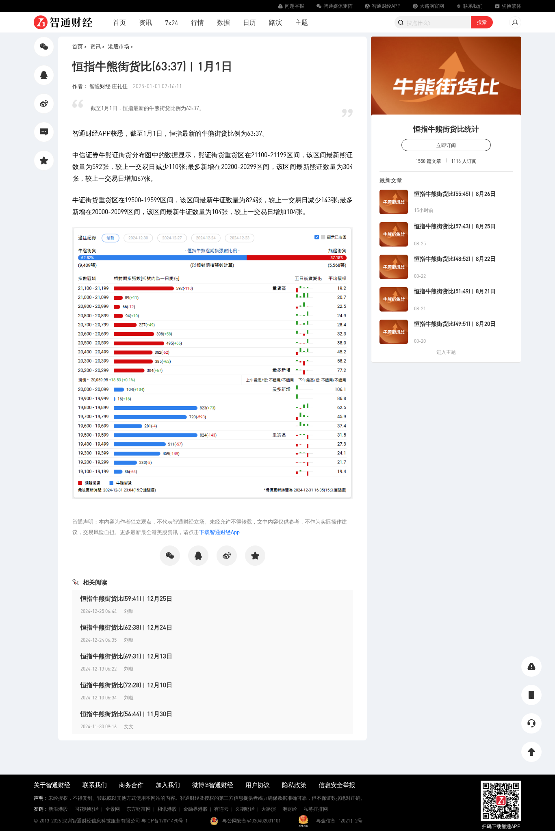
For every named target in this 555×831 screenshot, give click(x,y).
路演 (275, 22)
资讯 (145, 22)
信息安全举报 (337, 785)
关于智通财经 (52, 785)
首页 (119, 22)
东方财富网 (138, 809)
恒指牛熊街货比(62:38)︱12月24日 (126, 627)
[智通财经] (63, 22)
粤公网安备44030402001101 (251, 821)
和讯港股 (167, 809)
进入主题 (446, 352)
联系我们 (94, 785)
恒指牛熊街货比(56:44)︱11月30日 (126, 714)
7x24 (171, 22)
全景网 (112, 809)
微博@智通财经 (212, 785)
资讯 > (97, 46)
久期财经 (245, 809)
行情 (197, 22)
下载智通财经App (219, 531)
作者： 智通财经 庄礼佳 (100, 85)
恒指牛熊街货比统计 (446, 128)
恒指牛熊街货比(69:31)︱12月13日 (126, 656)
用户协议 (257, 785)
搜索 (482, 22)
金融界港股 (195, 809)
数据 (223, 22)
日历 (249, 22)
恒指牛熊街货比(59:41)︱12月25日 (126, 598)
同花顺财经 (86, 809)
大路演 (268, 809)
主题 (301, 22)
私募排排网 (316, 809)
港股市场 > (120, 46)
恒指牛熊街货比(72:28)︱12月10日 (126, 685)
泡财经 (289, 809)
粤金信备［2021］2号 (339, 821)
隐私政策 (294, 785)
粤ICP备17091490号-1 (164, 821)
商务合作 (131, 785)
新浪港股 (58, 809)
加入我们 (168, 785)
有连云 (221, 809)
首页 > (79, 46)
